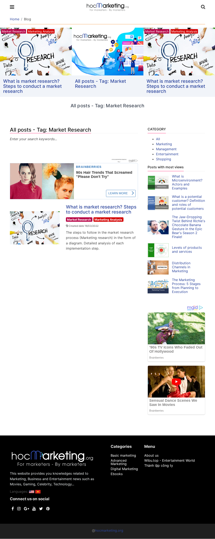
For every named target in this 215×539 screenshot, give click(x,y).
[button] (31, 491)
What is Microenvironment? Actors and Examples (187, 182)
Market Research (79, 219)
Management (166, 149)
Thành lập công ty (158, 465)
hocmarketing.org (109, 530)
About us (151, 455)
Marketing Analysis (108, 219)
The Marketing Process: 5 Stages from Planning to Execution (186, 286)
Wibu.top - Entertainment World (169, 460)
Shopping (163, 159)
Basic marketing (123, 455)
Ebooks (117, 474)
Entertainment (167, 154)
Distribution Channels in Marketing (181, 267)
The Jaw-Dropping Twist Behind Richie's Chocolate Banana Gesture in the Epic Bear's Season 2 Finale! (188, 227)
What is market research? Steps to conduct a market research (32, 86)
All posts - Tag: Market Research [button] (100, 83)
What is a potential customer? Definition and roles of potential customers (188, 202)
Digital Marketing (124, 469)
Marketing (164, 144)
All (158, 139)
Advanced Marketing (119, 462)
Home (14, 19)
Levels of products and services (187, 249)
